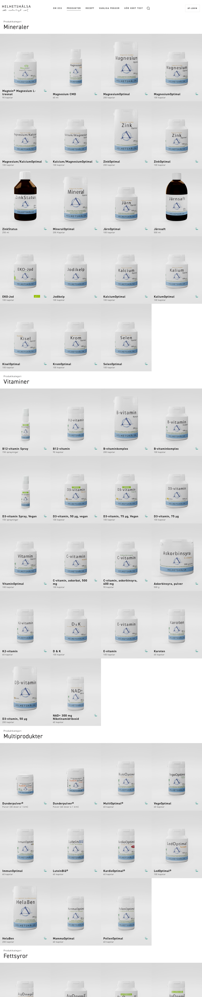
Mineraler (16, 27)
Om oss (57, 8)
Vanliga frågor (109, 8)
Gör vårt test (133, 8)
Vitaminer (16, 382)
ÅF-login (192, 8)
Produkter (74, 8)
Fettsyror (16, 956)
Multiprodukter (23, 736)
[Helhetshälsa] (16, 8)
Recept (90, 8)
